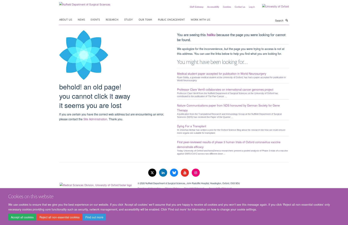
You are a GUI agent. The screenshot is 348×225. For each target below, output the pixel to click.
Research (112, 19)
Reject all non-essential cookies (59, 217)
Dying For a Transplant (191, 126)
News (81, 19)
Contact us (240, 6)
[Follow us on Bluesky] (174, 173)
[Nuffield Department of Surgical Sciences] (84, 3)
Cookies (227, 6)
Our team (145, 19)
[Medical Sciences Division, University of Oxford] (95, 184)
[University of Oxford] (272, 6)
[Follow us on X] (152, 173)
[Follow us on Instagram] (196, 173)
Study (128, 19)
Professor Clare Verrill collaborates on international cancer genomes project (225, 89)
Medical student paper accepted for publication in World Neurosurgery (221, 74)
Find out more (94, 217)
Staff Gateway (197, 6)
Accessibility (213, 6)
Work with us (200, 19)
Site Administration (95, 119)
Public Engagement (171, 19)
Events (95, 19)
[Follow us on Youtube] (185, 173)
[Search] (286, 20)
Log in (252, 6)
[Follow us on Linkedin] (163, 173)
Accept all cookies (22, 217)
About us (65, 19)
